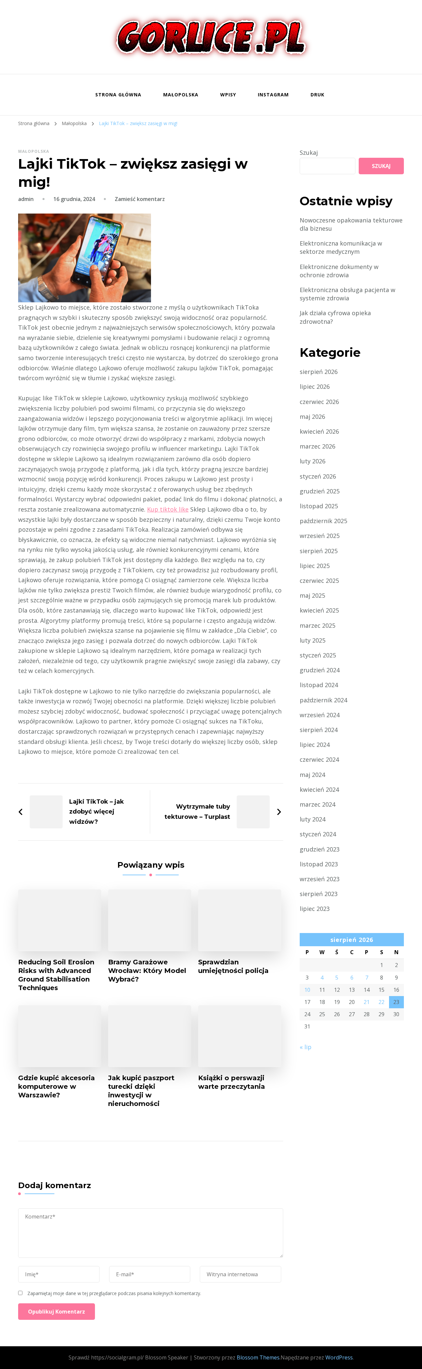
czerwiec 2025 (319, 580)
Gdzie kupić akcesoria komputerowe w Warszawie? (56, 1086)
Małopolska (180, 94)
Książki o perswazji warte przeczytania (231, 1082)
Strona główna (118, 94)
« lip (306, 1047)
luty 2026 (312, 461)
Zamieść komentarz (140, 199)
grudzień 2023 (320, 849)
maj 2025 (312, 595)
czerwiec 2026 (319, 402)
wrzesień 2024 (320, 715)
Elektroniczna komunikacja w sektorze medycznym (341, 247)
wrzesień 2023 (320, 879)
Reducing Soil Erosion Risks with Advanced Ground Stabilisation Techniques (56, 975)
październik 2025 (323, 521)
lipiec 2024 (315, 745)
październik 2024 (323, 700)
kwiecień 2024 (319, 789)
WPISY (228, 94)
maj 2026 (312, 416)
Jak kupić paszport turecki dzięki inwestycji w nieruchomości (141, 1091)
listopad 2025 (319, 506)
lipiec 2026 (315, 386)
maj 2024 (312, 775)
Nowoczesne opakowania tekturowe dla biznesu (351, 224)
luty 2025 (312, 640)
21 (367, 1002)
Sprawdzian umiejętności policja (233, 966)
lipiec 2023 (315, 909)
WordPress (339, 1357)
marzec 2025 (317, 625)
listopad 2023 (319, 864)
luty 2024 (312, 819)
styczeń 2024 (318, 834)
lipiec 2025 (315, 566)
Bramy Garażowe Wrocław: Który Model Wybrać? (147, 970)
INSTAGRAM (273, 94)
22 (381, 1002)
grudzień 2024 (320, 670)
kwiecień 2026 (319, 431)
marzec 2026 (317, 446)
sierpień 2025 (319, 551)
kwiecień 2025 (319, 610)
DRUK (317, 94)
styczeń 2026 (318, 476)
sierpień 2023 (319, 894)
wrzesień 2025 (320, 536)
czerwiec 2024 (319, 759)
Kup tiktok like (168, 509)
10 (307, 989)
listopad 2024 (319, 685)
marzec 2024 (317, 804)
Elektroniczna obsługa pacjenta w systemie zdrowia (347, 294)
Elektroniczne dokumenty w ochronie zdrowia (339, 271)
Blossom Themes (258, 1357)
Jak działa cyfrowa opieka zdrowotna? (335, 317)
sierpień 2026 (319, 372)
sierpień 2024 (319, 730)
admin (26, 199)
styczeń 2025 (318, 655)
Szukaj (309, 152)
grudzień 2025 (320, 491)
